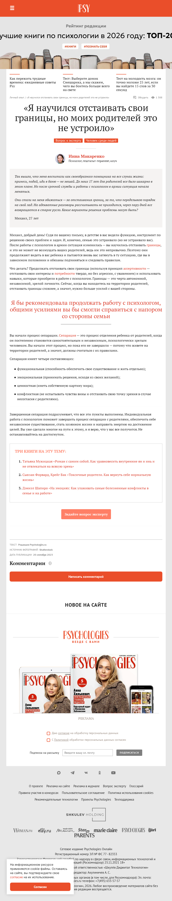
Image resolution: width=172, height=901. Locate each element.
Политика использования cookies (130, 793)
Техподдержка (124, 799)
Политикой (61, 740)
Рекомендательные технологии (56, 799)
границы (153, 245)
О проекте (36, 786)
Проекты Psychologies (96, 799)
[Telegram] (72, 772)
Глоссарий (136, 786)
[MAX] (58, 772)
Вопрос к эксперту (68, 140)
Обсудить (143, 97)
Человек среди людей (101, 140)
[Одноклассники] (99, 772)
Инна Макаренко (86, 156)
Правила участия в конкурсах (39, 793)
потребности (65, 273)
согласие (63, 733)
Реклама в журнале (86, 786)
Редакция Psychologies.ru (32, 544)
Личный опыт (17, 97)
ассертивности (134, 268)
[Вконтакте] (86, 772)
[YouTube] (113, 772)
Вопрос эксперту (114, 786)
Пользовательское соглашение (83, 793)
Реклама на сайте (58, 786)
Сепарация (67, 335)
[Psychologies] (84, 8)
